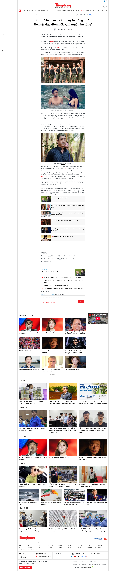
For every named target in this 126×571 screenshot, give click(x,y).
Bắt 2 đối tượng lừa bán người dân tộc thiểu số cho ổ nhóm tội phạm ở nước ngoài (92, 430)
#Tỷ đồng (43, 259)
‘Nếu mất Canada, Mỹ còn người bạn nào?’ (97, 503)
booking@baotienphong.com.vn (44, 556)
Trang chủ (20, 11)
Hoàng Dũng (51, 45)
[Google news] (86, 557)
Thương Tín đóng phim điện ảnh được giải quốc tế (64, 220)
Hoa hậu (97, 10)
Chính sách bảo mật (96, 553)
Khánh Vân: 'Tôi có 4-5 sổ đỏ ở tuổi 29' (63, 236)
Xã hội (23, 10)
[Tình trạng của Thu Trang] (75, 362)
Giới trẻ (53, 10)
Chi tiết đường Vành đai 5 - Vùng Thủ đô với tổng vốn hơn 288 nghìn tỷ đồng (93, 402)
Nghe (2, 35)
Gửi (81, 301)
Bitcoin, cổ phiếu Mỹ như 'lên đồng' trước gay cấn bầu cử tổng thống (67, 206)
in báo (84, 14)
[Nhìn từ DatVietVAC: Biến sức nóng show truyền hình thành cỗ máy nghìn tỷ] (75, 343)
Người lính (69, 10)
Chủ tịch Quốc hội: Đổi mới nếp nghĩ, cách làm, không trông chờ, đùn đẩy (62, 402)
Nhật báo (30, 543)
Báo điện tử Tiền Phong (63, 5)
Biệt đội (52, 41)
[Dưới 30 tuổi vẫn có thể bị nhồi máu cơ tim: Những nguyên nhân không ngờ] (93, 518)
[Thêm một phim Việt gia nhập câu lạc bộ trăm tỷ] (52, 343)
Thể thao (64, 10)
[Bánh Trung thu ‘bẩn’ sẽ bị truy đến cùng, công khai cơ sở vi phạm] (33, 518)
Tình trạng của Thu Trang (72, 369)
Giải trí (82, 10)
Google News (90, 14)
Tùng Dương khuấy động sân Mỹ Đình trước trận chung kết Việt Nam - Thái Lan (75, 333)
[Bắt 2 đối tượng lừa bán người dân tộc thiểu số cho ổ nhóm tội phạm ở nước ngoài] (93, 418)
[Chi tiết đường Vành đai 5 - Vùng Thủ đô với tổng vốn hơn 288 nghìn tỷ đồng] (93, 391)
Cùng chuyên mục (26, 316)
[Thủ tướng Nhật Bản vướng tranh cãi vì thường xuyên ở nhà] (93, 474)
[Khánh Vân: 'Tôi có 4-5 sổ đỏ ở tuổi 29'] (46, 238)
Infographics (71, 543)
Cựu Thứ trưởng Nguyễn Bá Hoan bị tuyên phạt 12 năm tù (32, 429)
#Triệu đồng (72, 259)
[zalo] (82, 557)
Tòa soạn (82, 1)
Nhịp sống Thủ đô (22, 549)
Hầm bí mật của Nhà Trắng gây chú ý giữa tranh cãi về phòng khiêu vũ (62, 485)
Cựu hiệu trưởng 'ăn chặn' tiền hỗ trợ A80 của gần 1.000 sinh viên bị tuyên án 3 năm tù (62, 430)
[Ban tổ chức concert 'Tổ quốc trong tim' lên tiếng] (29, 324)
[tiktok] (79, 556)
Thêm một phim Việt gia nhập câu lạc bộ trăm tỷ (52, 351)
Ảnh (39, 543)
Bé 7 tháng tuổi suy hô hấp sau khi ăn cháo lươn (62, 530)
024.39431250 (23, 557)
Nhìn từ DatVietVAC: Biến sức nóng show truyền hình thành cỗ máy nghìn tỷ (74, 352)
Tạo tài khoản (52, 294)
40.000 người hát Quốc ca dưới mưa (28, 350)
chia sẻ (78, 14)
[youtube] (106, 1)
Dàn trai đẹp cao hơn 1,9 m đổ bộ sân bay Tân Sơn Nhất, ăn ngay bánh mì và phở (67, 213)
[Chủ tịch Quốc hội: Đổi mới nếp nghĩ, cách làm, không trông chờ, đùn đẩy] (63, 391)
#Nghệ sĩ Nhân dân (46, 261)
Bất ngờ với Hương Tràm (50, 332)
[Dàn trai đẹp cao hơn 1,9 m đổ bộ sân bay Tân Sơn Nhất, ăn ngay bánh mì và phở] (46, 214)
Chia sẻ (2, 39)
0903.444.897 (58, 555)
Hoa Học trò (76, 1)
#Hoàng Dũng (67, 256)
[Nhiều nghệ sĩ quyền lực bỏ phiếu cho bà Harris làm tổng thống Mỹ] (46, 230)
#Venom (53, 256)
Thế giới (48, 10)
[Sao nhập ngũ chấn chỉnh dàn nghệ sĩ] (29, 362)
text (81, 14)
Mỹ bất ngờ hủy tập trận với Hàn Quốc (28, 503)
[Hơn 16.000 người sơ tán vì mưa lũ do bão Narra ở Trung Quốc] (74, 495)
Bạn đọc (79, 547)
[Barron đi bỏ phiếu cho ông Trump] (46, 199)
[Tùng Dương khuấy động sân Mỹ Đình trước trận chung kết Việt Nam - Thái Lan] (75, 324)
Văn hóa (77, 10)
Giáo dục (87, 10)
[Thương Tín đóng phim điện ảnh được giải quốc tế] (46, 222)
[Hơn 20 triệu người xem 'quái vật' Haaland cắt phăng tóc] (52, 362)
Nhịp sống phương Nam (33, 549)
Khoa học (92, 10)
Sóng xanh (33, 10)
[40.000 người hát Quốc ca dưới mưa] (29, 343)
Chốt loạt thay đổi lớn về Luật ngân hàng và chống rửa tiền (31, 402)
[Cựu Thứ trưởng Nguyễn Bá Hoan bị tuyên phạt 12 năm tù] (33, 418)
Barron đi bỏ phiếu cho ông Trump (60, 198)
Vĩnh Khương (60, 48)
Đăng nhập (43, 294)
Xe (73, 10)
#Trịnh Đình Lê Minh (53, 259)
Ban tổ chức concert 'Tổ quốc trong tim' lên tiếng (28, 332)
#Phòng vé (64, 259)
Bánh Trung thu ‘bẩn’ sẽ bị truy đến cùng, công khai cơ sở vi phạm (31, 530)
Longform (60, 543)
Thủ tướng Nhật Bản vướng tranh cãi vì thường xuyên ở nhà (93, 485)
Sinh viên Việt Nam (66, 1)
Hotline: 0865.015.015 (44, 1)
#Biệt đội (59, 256)
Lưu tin (2, 43)
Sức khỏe (43, 10)
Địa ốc (38, 10)
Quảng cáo (89, 1)
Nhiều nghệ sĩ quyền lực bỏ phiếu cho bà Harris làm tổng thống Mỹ (67, 229)
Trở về (2, 50)
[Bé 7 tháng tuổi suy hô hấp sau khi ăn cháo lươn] (63, 518)
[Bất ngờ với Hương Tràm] (52, 324)
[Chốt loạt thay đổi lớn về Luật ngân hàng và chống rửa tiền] (33, 391)
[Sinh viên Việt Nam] (98, 539)
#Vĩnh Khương (45, 256)
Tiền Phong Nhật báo (56, 1)
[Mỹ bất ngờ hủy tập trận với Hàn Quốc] (29, 495)
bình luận (87, 14)
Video (102, 10)
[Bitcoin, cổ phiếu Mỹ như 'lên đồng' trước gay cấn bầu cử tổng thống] (46, 207)
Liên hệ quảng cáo (41, 553)
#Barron (75, 256)
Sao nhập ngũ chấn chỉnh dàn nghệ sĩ (29, 369)
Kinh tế (28, 10)
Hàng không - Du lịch (91, 547)
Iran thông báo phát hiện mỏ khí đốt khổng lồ (51, 503)
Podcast (50, 543)
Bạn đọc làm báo (26, 567)
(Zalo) (45, 555)
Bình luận (2, 46)
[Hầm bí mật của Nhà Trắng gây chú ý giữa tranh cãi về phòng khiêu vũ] (63, 474)
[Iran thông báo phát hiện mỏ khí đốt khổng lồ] (51, 495)
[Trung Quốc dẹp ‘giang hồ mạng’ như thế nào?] (33, 474)
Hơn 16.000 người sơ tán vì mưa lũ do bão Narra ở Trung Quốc (74, 503)
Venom (65, 168)
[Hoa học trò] (105, 539)
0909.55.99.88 (41, 555)
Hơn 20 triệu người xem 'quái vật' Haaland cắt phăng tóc (51, 370)
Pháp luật (59, 10)
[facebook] (104, 1)
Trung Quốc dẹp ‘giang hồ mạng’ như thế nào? (32, 485)
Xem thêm (106, 11)
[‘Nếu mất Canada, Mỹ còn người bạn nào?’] (97, 495)
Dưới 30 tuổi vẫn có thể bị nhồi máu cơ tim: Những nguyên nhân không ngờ (93, 530)
